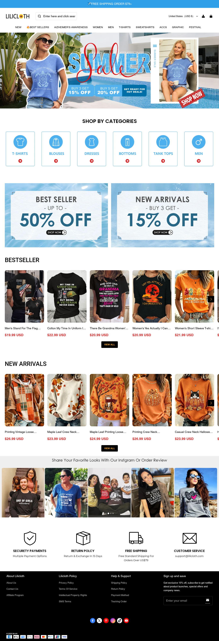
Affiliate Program (15, 595)
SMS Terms (65, 601)
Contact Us (12, 588)
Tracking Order (119, 601)
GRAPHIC (178, 27)
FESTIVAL (195, 27)
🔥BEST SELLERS (37, 27)
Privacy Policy (66, 582)
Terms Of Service (68, 588)
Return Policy (118, 588)
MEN (111, 27)
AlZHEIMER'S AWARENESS (71, 27)
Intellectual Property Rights (73, 595)
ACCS (163, 27)
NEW (18, 27)
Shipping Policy (119, 582)
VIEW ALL (109, 344)
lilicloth (15, 633)
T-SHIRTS (125, 27)
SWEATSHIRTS (145, 27)
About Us (11, 582)
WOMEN (98, 27)
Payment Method (120, 595)
